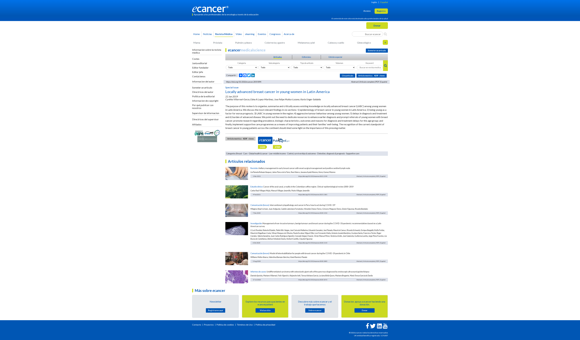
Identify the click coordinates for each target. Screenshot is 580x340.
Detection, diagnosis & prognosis (331, 153)
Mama (196, 42)
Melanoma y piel (306, 42)
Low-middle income (277, 153)
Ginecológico (364, 42)
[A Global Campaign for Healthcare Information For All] (217, 132)
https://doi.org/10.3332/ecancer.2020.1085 (312, 261)
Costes (195, 58)
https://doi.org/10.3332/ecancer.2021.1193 (312, 176)
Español (384, 2)
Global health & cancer (258, 153)
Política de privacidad (265, 324)
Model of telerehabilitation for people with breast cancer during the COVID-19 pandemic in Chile (310, 253)
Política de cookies (225, 324)
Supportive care (352, 153)
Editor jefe (197, 71)
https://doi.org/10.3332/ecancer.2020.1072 (312, 280)
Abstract (354, 82)
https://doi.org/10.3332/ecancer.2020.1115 (312, 243)
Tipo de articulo (306, 63)
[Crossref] (209, 132)
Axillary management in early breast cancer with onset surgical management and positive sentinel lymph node (304, 168)
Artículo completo (367, 82)
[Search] (385, 34)
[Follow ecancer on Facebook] (367, 325)
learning (250, 34)
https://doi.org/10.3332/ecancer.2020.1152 (312, 213)
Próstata (217, 42)
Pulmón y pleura (243, 42)
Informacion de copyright (205, 100)
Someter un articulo (202, 87)
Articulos (277, 57)
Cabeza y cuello (336, 42)
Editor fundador (200, 67)
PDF (377, 82)
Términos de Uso (245, 324)
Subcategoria (274, 63)
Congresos (275, 34)
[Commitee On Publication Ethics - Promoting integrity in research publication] (207, 138)
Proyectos (209, 324)
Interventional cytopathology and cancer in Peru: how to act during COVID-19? (302, 205)
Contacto (197, 324)
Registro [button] (381, 11)
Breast (239, 153)
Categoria (241, 63)
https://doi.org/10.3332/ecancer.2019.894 (243, 82)
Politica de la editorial (203, 96)
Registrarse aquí (215, 310)
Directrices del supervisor (205, 119)
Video (239, 34)
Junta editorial (199, 63)
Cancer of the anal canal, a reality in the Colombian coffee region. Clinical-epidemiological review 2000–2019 (308, 186)
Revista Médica (223, 34)
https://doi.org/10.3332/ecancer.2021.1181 (312, 194)
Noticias (207, 34)
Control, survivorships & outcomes (301, 153)
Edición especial (335, 57)
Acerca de (289, 34)
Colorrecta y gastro (275, 42)
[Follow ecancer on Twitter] (372, 325)
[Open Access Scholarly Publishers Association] (199, 132)
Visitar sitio (265, 310)
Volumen (339, 63)
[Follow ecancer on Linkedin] (379, 325)
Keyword (370, 63)
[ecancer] (211, 8)
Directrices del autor (202, 91)
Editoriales (306, 57)
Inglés (374, 2)
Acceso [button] (367, 11)
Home (196, 34)
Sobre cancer (314, 310)
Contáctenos (198, 76)
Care (245, 153)
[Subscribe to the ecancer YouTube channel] (385, 325)
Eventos (262, 34)
